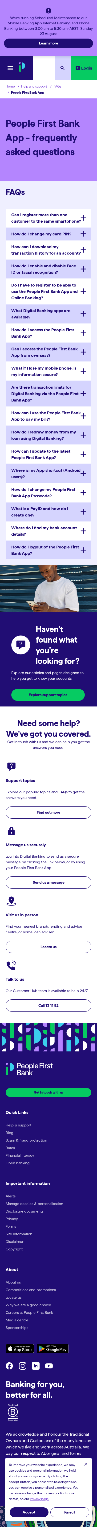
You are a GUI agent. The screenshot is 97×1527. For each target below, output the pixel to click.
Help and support (34, 86)
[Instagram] (22, 1368)
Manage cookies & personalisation (34, 1204)
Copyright (14, 1249)
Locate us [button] (48, 947)
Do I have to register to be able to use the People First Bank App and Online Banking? (44, 291)
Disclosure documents (24, 1211)
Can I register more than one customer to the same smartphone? (46, 217)
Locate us (13, 1297)
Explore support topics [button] (48, 695)
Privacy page (39, 1499)
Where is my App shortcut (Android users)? (46, 473)
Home (10, 86)
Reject (69, 1512)
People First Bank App (27, 92)
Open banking (18, 1163)
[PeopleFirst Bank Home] (22, 71)
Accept (29, 1512)
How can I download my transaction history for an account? (46, 249)
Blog (9, 1133)
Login (86, 68)
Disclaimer (15, 1242)
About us (13, 1282)
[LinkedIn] (36, 1368)
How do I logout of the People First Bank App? (45, 550)
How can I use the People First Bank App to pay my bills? (46, 415)
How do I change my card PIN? (41, 234)
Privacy (12, 1219)
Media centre (17, 1320)
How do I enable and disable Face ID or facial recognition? (43, 269)
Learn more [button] (48, 43)
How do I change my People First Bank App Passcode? (43, 492)
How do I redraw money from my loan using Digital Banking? (43, 435)
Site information (19, 1234)
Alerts (11, 1196)
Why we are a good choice (28, 1305)
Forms (11, 1226)
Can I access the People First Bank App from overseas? (44, 352)
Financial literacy (20, 1155)
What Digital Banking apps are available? (40, 313)
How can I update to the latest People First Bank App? (40, 454)
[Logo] (29, 1070)
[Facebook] (9, 1368)
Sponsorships (17, 1328)
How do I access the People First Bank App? (42, 332)
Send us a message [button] (49, 882)
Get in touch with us (48, 1092)
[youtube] (49, 1368)
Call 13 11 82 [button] (48, 1005)
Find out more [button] (48, 812)
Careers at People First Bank (29, 1313)
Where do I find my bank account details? (44, 530)
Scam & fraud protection (26, 1140)
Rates (10, 1148)
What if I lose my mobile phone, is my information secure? (43, 371)
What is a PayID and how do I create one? (39, 511)
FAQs (57, 86)
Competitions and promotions (31, 1290)
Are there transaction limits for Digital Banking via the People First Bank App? (45, 393)
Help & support (18, 1125)
